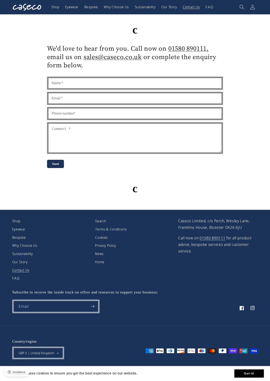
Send (55, 163)
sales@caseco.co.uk (113, 56)
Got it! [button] (249, 373)
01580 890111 (212, 237)
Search (100, 221)
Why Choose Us (24, 245)
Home (99, 262)
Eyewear (19, 229)
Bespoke (19, 237)
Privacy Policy (105, 245)
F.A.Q (16, 278)
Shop (16, 221)
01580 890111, (188, 48)
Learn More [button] (148, 373)
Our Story (20, 262)
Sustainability (22, 253)
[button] (241, 7)
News (99, 253)
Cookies (101, 237)
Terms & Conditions (111, 229)
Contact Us (21, 270)
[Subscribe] (92, 306)
